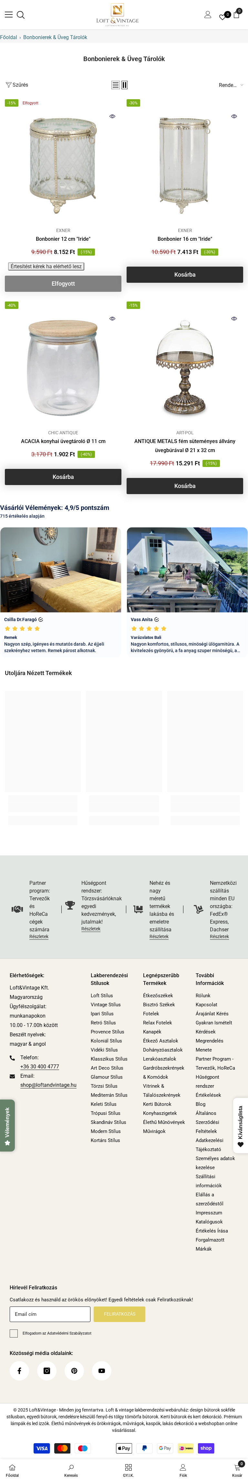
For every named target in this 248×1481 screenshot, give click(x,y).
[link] (43, 807)
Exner (63, 230)
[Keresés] (21, 15)
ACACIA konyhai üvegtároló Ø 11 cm (63, 441)
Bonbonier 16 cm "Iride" (185, 239)
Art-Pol (185, 432)
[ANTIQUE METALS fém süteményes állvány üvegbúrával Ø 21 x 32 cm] (185, 368)
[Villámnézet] (112, 116)
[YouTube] (101, 1371)
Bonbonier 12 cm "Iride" (63, 239)
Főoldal (8, 37)
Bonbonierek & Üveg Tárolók (55, 37)
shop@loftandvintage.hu (48, 1085)
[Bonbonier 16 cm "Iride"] (185, 165)
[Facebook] (19, 1371)
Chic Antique (63, 432)
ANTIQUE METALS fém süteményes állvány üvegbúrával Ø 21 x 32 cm (184, 445)
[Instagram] (47, 1371)
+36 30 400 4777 (39, 1066)
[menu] (9, 14)
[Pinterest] (74, 1371)
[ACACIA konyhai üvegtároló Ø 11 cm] (63, 368)
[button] (115, 85)
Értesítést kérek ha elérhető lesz (46, 266)
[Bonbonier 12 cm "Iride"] (63, 165)
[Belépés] (208, 14)
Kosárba (185, 274)
